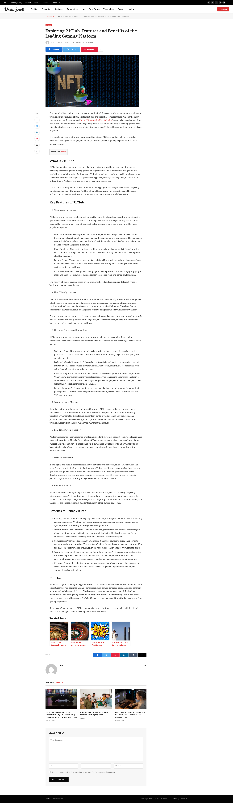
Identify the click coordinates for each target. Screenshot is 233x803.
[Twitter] (37, 126)
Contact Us (56, 3)
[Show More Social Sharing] (100, 49)
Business (59, 9)
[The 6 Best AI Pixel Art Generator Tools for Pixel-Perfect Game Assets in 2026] (130, 699)
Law (83, 9)
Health (131, 9)
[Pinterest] (37, 138)
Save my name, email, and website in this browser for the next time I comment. (83, 772)
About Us (45, 3)
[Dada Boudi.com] (14, 9)
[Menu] (5, 2)
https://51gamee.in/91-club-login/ (96, 120)
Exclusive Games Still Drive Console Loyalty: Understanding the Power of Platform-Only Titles (61, 714)
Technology (108, 9)
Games (48, 25)
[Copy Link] (37, 150)
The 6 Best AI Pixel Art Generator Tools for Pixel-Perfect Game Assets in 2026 (130, 714)
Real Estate (94, 9)
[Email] (37, 144)
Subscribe (223, 9)
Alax (54, 42)
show (63, 152)
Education (46, 9)
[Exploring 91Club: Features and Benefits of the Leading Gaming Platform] (92, 107)
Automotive (72, 9)
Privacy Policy (16, 3)
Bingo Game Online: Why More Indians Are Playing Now (94, 713)
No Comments (77, 42)
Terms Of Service (31, 3)
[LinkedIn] (37, 132)
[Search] (228, 2)
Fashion (34, 9)
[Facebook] (37, 119)
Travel (121, 9)
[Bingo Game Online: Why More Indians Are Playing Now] (96, 699)
